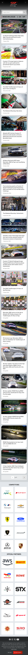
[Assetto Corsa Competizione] (21, 602)
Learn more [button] (14, 649)
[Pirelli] (21, 562)
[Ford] (21, 519)
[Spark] (21, 615)
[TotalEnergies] (7, 576)
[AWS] (7, 562)
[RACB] (7, 629)
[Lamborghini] (7, 533)
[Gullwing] (7, 615)
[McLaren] (21, 533)
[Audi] (21, 493)
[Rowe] (21, 576)
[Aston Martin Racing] (7, 493)
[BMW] (7, 506)
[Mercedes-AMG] (7, 546)
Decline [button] (10, 652)
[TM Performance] (7, 602)
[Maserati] (7, 589)
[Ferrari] (7, 519)
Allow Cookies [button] (17, 652)
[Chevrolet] (21, 506)
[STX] (21, 589)
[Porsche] (21, 546)
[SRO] (21, 629)
